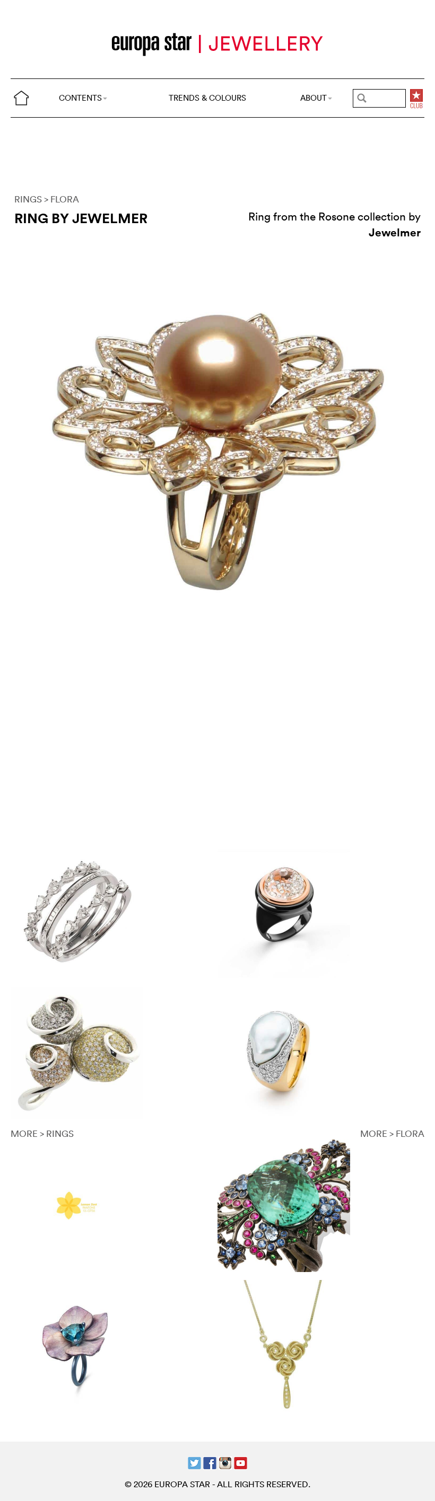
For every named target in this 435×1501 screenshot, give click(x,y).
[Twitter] (194, 1461)
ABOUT (313, 98)
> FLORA (61, 199)
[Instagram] (225, 1461)
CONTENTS (80, 98)
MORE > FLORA (392, 1133)
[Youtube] (240, 1461)
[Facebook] (209, 1461)
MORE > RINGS (42, 1133)
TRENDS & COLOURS (207, 98)
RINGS (28, 199)
